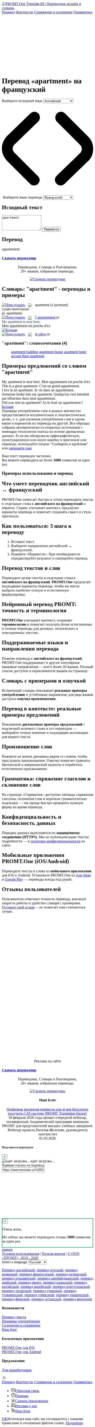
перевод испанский (71, 1274)
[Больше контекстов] (9, 330)
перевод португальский (71, 1287)
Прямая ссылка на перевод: (23, 1165)
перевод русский (50, 1270)
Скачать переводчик (19, 258)
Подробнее (74, 1423)
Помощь (21, 1396)
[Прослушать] (13, 305)
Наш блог (9, 1329)
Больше (8, 407)
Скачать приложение (31, 1401)
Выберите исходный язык (22, 101)
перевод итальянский (19, 1278)
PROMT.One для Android (21, 1352)
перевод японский (77, 1299)
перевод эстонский (46, 1299)
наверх (7, 1249)
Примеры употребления (21, 1321)
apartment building (24, 352)
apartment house (51, 352)
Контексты (24, 12)
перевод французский (36, 1274)
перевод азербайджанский (58, 1278)
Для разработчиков (17, 1370)
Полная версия (53, 1254)
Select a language (14, 1262)
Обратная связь (27, 1391)
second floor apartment (27, 356)
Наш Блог (23, 1411)
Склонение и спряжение (21, 1325)
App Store (83, 875)
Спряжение (53, 12)
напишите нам (20, 448)
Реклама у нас (26, 1406)
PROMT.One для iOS (18, 1348)
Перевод (8, 12)
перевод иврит (29, 1282)
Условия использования (20, 1254)
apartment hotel (75, 352)
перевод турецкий (47, 1291)
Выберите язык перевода (22, 197)
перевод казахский (57, 1282)
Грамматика (83, 12)
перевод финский (16, 1299)
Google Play (14, 879)
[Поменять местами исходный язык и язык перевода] (47, 193)
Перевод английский (18, 1270)
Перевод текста (14, 1317)
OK (4, 1419)
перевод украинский (72, 1295)
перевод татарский (16, 1291)
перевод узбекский (39, 1295)
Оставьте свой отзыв (18, 907)
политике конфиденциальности (55, 841)
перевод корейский (36, 1287)
